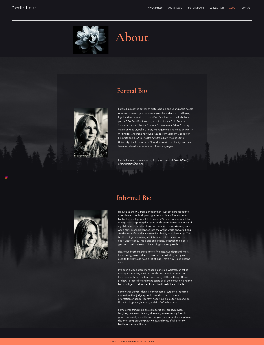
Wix (152, 341)
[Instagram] (6, 177)
